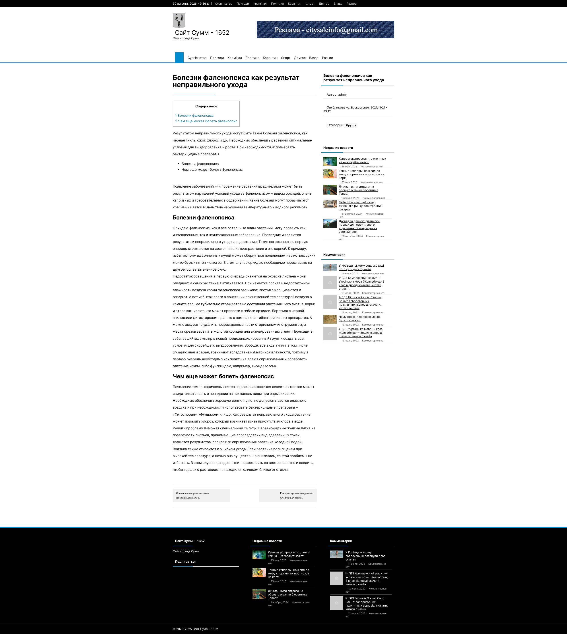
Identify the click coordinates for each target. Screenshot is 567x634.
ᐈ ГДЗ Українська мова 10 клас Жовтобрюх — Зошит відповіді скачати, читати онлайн (361, 332)
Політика (277, 3)
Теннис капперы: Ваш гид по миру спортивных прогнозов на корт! (361, 174)
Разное (352, 3)
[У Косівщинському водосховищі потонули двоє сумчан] (330, 267)
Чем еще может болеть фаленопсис (206, 121)
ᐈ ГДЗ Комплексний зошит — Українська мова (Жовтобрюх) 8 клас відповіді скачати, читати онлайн (361, 283)
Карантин (294, 3)
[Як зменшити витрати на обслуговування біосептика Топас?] (330, 190)
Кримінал (260, 3)
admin (342, 94)
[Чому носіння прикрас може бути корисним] (330, 319)
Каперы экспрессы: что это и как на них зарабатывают (362, 160)
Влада (338, 3)
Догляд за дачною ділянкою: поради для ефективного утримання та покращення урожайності (359, 226)
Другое (324, 3)
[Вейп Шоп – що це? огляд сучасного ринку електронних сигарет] (330, 204)
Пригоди (243, 3)
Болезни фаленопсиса (194, 116)
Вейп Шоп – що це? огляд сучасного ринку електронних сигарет (360, 205)
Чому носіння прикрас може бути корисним (359, 318)
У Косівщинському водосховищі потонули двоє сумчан (361, 267)
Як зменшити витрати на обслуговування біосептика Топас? (358, 190)
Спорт (310, 3)
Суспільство (223, 3)
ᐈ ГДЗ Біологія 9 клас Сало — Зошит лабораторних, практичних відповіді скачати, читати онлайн (360, 302)
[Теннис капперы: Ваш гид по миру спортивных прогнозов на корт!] (330, 173)
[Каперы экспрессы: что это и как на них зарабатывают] (330, 161)
